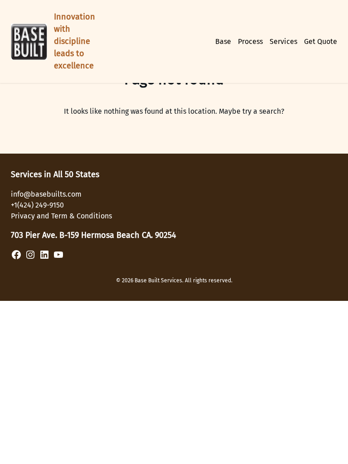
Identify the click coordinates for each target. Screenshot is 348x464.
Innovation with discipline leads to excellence (74, 41)
